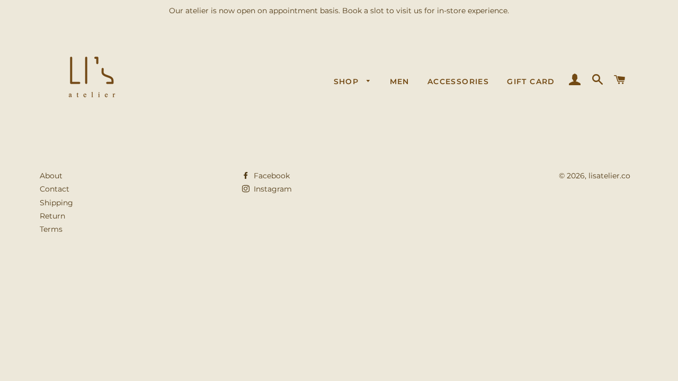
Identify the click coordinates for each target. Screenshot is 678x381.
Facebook (271, 175)
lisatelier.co (609, 175)
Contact (54, 189)
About (51, 175)
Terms (51, 229)
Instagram (272, 189)
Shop (348, 81)
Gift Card (531, 81)
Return (52, 216)
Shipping (56, 202)
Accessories (458, 81)
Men (399, 81)
